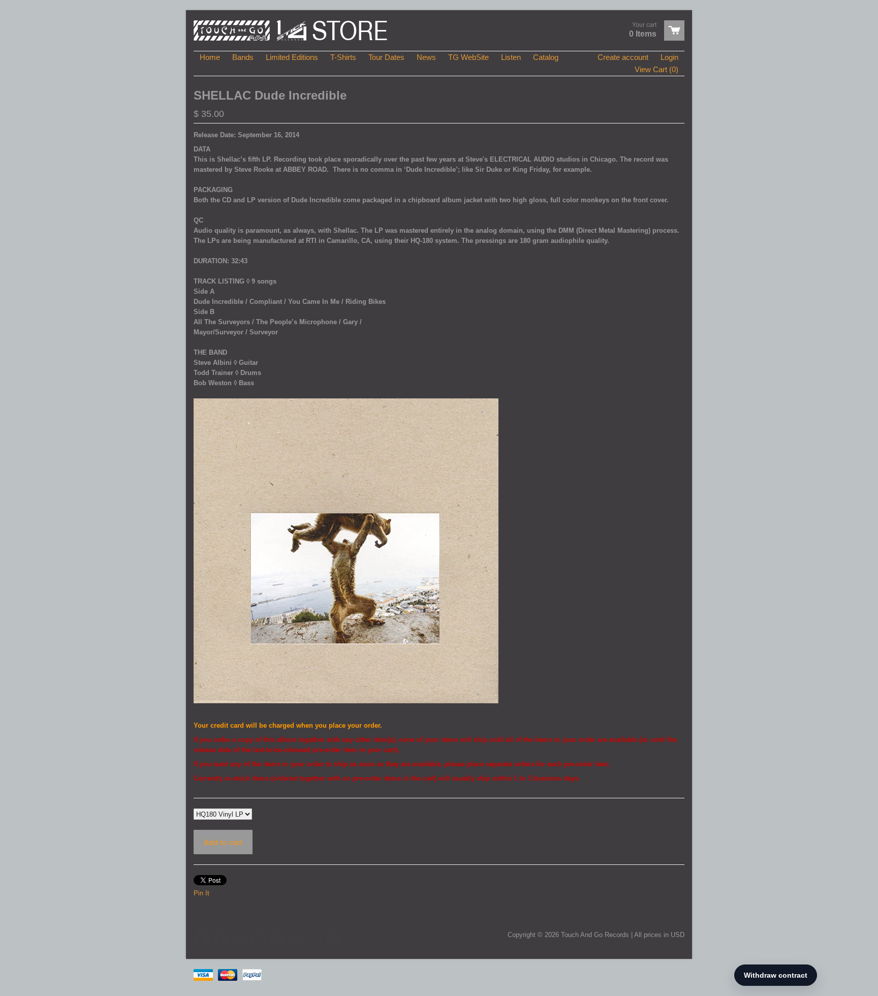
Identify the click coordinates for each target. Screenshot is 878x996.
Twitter (202, 938)
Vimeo (277, 938)
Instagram (296, 938)
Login (669, 57)
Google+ (239, 938)
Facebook (220, 938)
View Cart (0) (656, 69)
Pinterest (314, 938)
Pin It (201, 893)
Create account (623, 57)
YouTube (258, 938)
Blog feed (333, 938)
